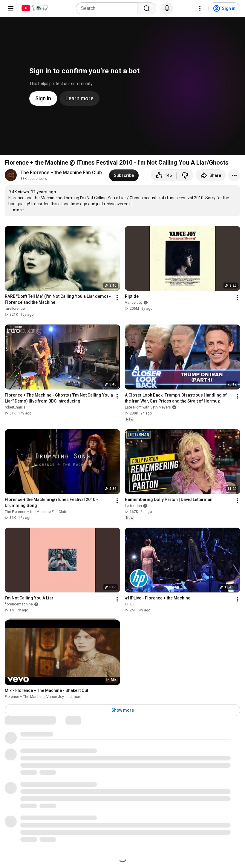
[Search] (146, 8)
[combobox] (108, 8)
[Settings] (199, 8)
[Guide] (10, 8)
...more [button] (16, 209)
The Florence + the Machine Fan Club (61, 172)
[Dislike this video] (185, 175)
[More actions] (234, 175)
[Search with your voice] (167, 8)
